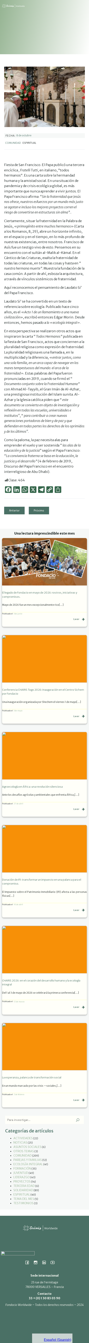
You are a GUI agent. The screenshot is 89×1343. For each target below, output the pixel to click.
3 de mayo (18, 710)
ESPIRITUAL (21, 1194)
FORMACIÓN (22, 1168)
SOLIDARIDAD (23, 1190)
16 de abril (18, 904)
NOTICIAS (20, 1142)
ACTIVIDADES (23, 1138)
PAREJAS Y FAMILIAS (27, 1160)
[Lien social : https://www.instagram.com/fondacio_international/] (37, 1262)
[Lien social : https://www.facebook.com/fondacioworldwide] (28, 1262)
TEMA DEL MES (23, 1199)
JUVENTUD (20, 1173)
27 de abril (18, 803)
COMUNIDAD (13, 142)
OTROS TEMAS (23, 1151)
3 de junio (18, 614)
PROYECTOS (22, 1181)
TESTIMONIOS (23, 1203)
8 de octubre (23, 135)
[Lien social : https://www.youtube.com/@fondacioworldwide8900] (54, 1262)
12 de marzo (19, 1001)
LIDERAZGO (21, 1177)
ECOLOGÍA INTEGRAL (28, 1164)
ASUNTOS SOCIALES (27, 1147)
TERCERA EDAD (24, 1186)
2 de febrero (19, 1094)
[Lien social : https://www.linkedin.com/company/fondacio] (45, 1262)
